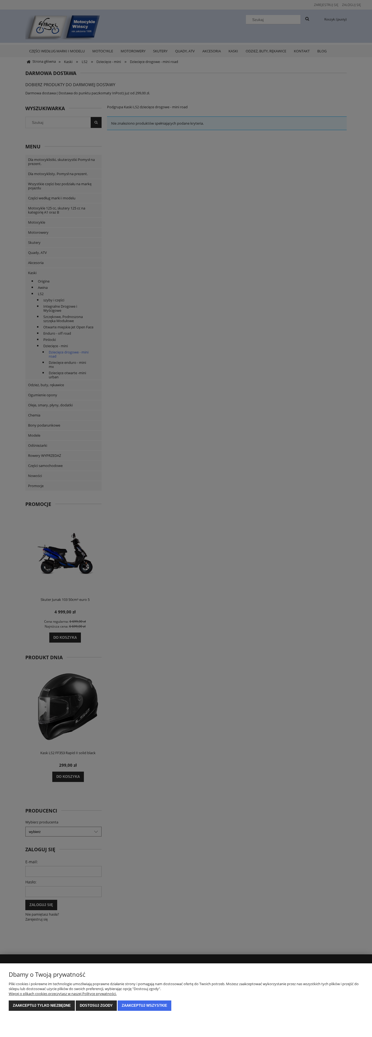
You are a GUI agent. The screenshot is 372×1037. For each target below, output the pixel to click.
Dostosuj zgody (96, 1005)
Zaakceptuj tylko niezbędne (42, 1005)
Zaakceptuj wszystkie (144, 1005)
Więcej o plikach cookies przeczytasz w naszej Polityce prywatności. (63, 993)
